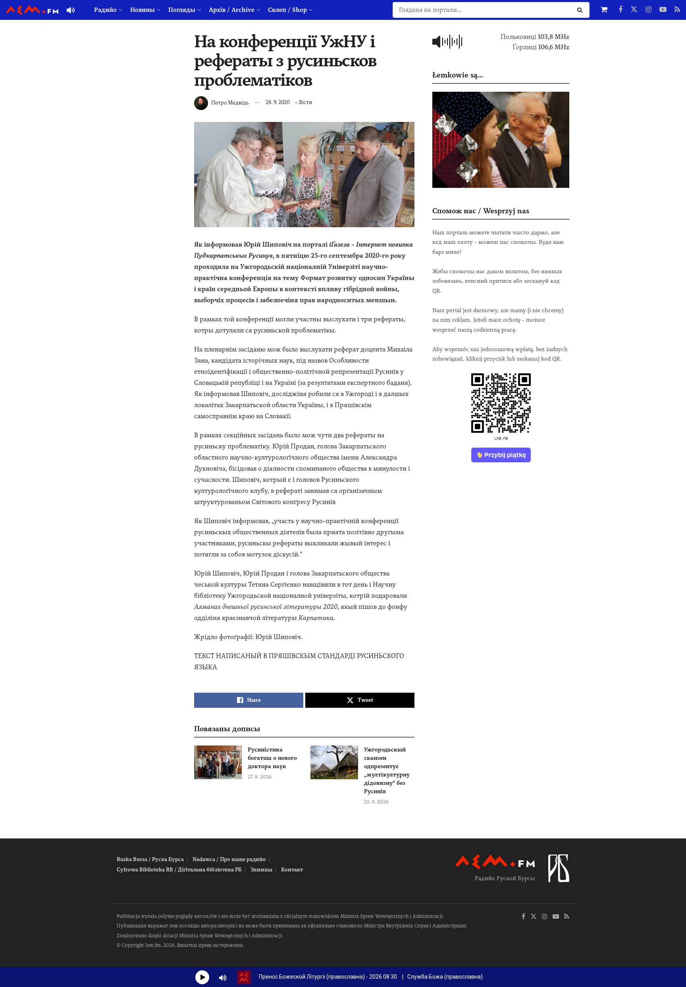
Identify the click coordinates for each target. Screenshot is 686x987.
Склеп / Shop (287, 10)
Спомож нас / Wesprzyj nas (480, 211)
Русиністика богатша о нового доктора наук (272, 757)
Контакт (292, 870)
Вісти (305, 102)
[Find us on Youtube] (663, 10)
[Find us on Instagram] (648, 10)
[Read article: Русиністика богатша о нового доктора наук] (218, 763)
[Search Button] (581, 10)
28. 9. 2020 (278, 102)
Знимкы (261, 870)
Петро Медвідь (230, 102)
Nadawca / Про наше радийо (229, 859)
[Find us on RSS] (677, 10)
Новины (142, 10)
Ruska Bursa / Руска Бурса (150, 859)
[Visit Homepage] (32, 10)
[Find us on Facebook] (620, 10)
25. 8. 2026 (376, 802)
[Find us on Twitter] (634, 10)
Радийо (105, 10)
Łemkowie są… (457, 75)
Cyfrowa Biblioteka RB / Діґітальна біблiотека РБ (179, 870)
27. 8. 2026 (260, 777)
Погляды (181, 10)
